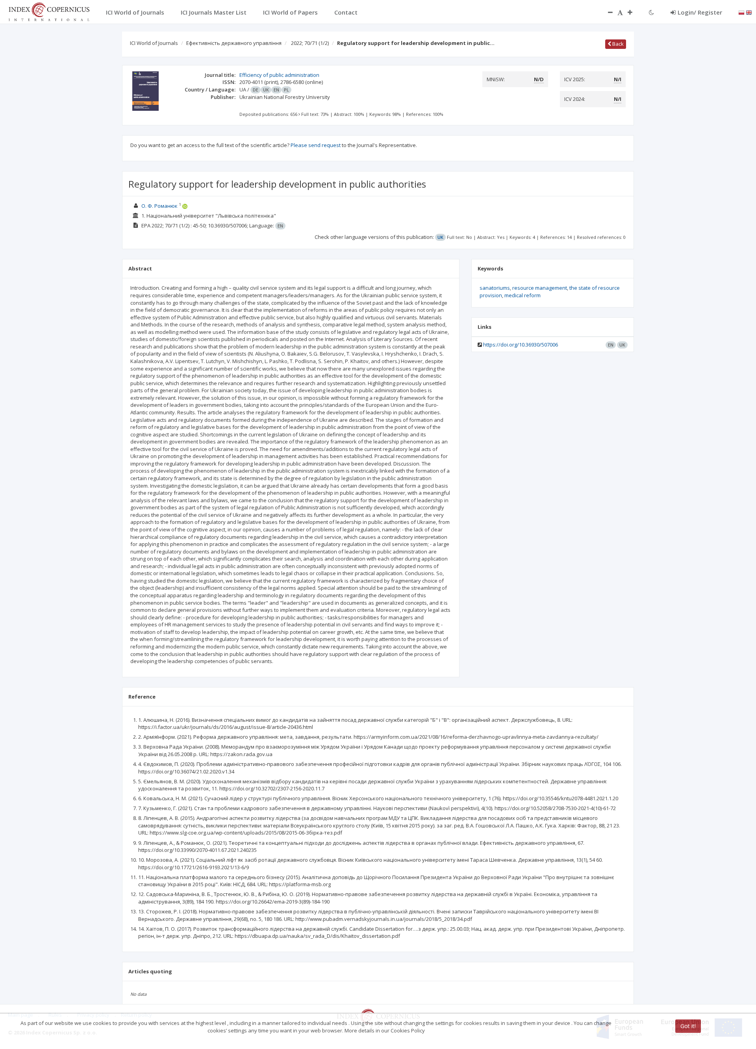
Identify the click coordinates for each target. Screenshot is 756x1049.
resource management (539, 287)
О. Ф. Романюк (159, 205)
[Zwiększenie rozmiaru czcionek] (634, 12)
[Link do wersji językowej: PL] (741, 11)
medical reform (522, 295)
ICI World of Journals (154, 43)
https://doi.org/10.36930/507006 (520, 344)
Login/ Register (700, 12)
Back (617, 43)
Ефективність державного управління (234, 43)
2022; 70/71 (310, 43)
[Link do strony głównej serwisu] (49, 11)
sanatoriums (495, 287)
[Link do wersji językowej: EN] (749, 11)
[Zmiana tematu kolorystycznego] (651, 12)
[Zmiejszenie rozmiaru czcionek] (606, 12)
